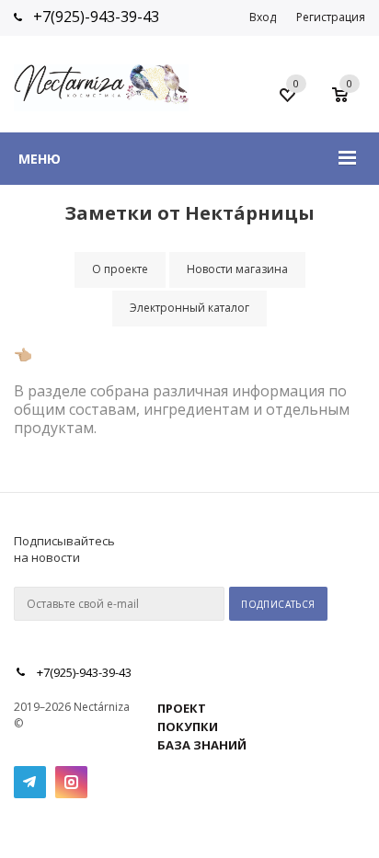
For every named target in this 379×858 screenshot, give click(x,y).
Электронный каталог (189, 307)
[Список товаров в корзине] (349, 100)
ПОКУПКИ (187, 726)
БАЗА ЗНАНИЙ (202, 745)
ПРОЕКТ (181, 708)
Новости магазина (237, 269)
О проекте (120, 269)
